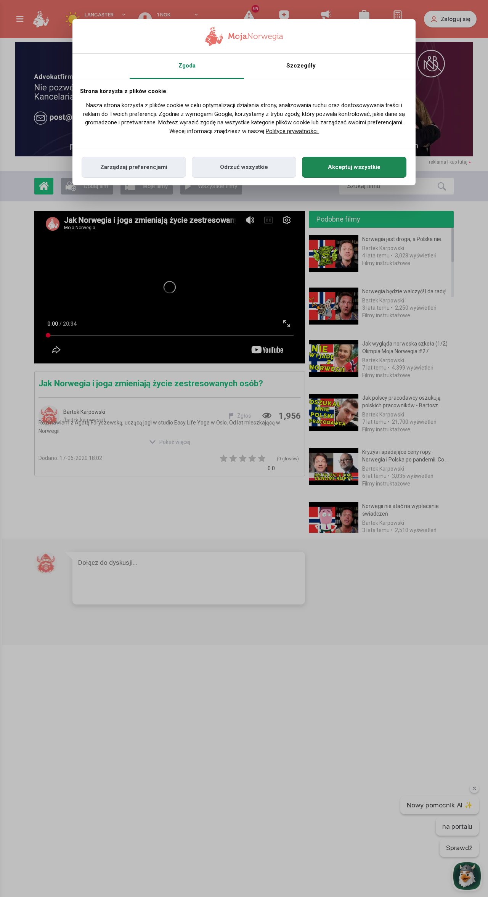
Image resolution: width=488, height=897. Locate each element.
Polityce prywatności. (292, 131)
